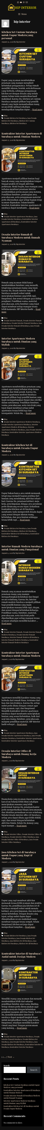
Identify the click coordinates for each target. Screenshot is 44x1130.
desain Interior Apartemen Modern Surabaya (22, 422)
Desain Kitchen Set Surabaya (15, 118)
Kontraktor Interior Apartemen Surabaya (18, 741)
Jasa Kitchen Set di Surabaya (21, 941)
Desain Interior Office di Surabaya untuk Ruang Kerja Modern (19, 754)
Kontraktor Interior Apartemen (28, 738)
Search (7, 1065)
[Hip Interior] (22, 7)
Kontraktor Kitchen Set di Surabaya (15, 533)
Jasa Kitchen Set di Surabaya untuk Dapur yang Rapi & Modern (19, 855)
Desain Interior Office (12, 834)
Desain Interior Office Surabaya (22, 837)
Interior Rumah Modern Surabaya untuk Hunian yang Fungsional (22, 548)
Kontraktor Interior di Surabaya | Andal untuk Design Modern (21, 955)
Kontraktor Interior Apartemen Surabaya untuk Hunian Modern (21, 654)
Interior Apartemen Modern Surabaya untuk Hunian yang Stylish (19, 341)
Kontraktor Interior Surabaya (21, 1047)
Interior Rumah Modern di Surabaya (24, 637)
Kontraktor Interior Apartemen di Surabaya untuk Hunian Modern (22, 135)
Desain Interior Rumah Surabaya (25, 323)
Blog (5, 115)
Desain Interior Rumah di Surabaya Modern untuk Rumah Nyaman (21, 237)
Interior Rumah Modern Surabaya (15, 640)
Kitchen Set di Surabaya (28, 943)
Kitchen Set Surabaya (18, 123)
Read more (37, 109)
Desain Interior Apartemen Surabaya (18, 216)
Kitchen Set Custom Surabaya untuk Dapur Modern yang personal (19, 35)
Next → (11, 1056)
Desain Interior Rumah (13, 320)
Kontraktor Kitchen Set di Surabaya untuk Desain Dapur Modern (20, 448)
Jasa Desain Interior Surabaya (21, 1042)
